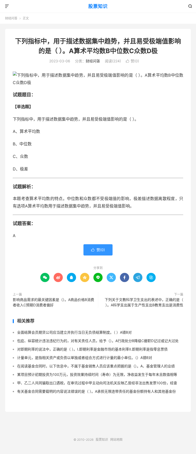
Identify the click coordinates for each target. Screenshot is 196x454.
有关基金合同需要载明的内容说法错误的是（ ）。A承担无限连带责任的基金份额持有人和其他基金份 (96, 391)
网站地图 (116, 439)
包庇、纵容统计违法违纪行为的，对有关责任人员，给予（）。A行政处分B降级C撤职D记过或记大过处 (98, 341)
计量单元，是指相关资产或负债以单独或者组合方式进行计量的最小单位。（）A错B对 (84, 357)
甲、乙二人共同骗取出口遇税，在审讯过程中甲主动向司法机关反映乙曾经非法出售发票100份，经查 (97, 383)
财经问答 (11, 18)
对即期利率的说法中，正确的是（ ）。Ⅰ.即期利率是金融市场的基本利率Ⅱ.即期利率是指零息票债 (92, 349)
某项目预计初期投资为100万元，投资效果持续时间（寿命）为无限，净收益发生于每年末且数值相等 (97, 374)
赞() (132, 61)
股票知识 (98, 6)
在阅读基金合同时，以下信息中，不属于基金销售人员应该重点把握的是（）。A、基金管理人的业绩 (96, 366)
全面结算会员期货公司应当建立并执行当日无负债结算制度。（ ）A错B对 (74, 332)
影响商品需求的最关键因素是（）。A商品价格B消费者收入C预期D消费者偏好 (53, 302)
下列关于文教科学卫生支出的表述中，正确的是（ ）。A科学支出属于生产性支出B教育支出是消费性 (144, 302)
